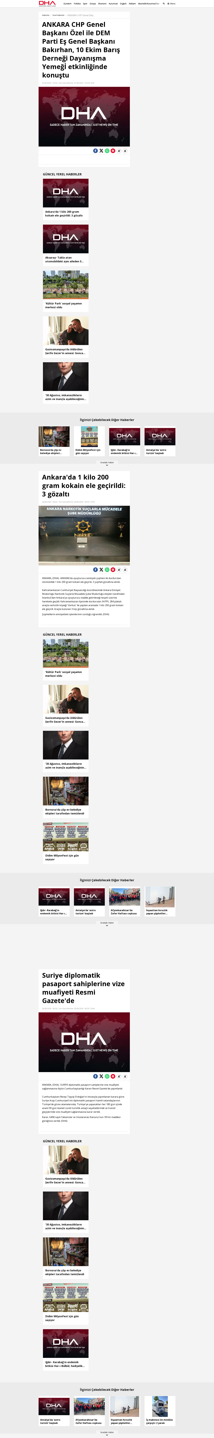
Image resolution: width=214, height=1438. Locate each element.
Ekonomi (102, 3)
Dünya (93, 3)
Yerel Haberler (58, 15)
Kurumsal (113, 3)
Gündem (67, 3)
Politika (77, 3)
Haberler (45, 15)
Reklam (132, 3)
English (123, 3)
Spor (85, 3)
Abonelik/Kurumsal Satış (149, 3)
